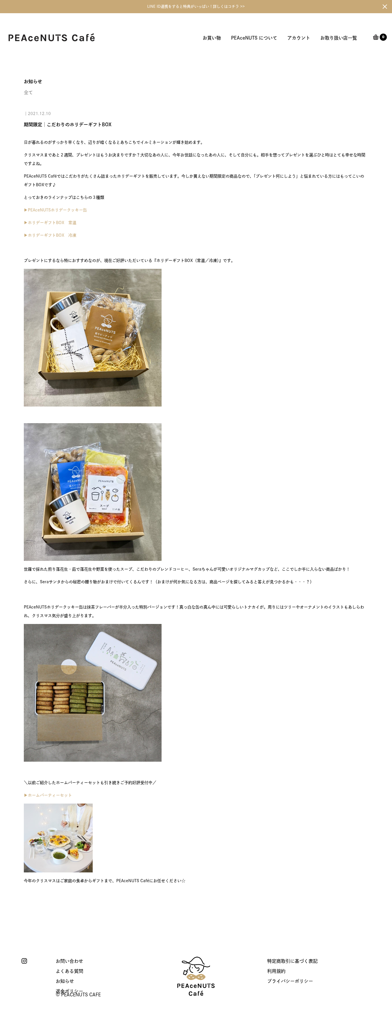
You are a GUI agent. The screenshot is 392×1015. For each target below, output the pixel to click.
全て (28, 92)
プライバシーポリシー (290, 981)
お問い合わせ (69, 961)
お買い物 (212, 38)
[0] (375, 38)
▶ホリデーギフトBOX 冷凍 (50, 235)
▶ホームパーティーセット (48, 795)
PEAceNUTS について (254, 38)
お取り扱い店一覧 (338, 38)
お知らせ (65, 981)
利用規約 (276, 971)
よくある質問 (69, 971)
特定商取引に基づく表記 (292, 961)
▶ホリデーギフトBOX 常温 (50, 223)
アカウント (298, 38)
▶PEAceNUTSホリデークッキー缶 (55, 210)
